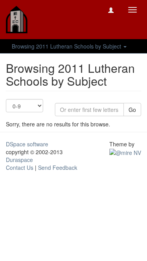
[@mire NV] (125, 152)
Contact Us (19, 167)
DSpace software (27, 144)
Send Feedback (57, 167)
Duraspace (19, 160)
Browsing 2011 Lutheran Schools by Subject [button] (67, 46)
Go (132, 109)
